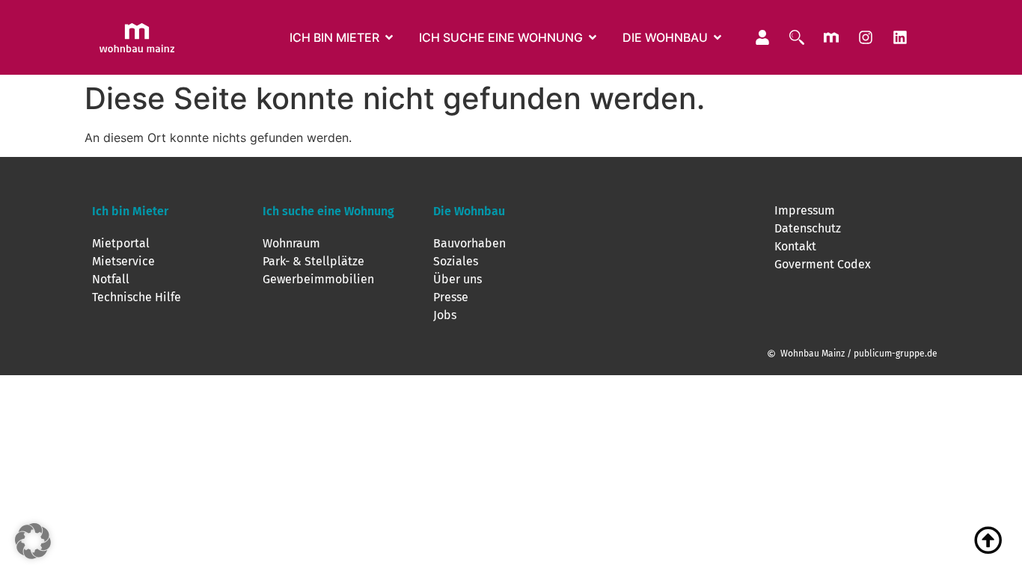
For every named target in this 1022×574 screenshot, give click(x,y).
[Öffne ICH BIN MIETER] (389, 37)
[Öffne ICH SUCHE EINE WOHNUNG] (593, 37)
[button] (33, 541)
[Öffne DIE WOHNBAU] (717, 37)
